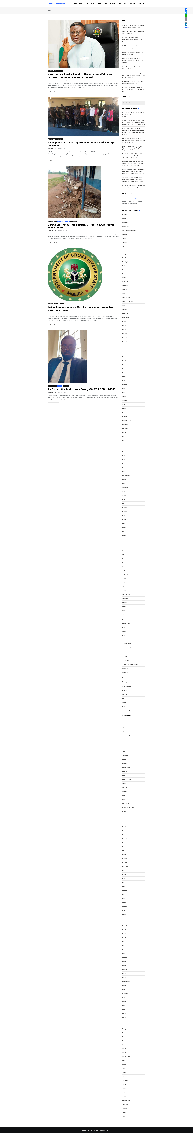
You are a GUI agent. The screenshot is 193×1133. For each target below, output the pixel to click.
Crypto (124, 305)
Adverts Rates (126, 226)
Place (123, 503)
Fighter (124, 369)
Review (124, 535)
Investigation (125, 428)
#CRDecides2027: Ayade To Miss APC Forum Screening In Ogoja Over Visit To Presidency (133, 163)
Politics (92, 3)
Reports (124, 531)
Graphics (124, 400)
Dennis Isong (125, 317)
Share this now (188, 27)
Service (124, 559)
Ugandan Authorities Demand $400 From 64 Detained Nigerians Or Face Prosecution (133, 140)
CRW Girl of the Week (128, 301)
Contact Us (141, 3)
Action (124, 218)
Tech (123, 570)
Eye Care (124, 357)
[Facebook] (188, 9)
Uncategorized (126, 594)
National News (126, 475)
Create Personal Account (128, 120)
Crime (123, 293)
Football (124, 384)
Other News (121, 3)
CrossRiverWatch (56, 4)
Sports (124, 567)
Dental (124, 321)
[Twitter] (188, 12)
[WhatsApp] (188, 15)
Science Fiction (126, 551)
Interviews (125, 424)
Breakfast (124, 258)
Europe (124, 349)
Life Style (124, 436)
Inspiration (125, 416)
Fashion (124, 365)
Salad (123, 539)
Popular (124, 519)
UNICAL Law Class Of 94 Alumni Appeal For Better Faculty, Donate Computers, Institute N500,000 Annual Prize (133, 75)
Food (123, 380)
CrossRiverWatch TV (127, 297)
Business (124, 266)
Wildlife (124, 606)
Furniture (124, 392)
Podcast (124, 507)
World (123, 610)
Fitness (124, 376)
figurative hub (125, 138)
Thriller (124, 582)
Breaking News (83, 3)
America (124, 234)
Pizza (123, 499)
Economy (124, 337)
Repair (124, 527)
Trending (124, 590)
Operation (124, 491)
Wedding (124, 602)
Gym (123, 404)
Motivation (125, 464)
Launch (124, 432)
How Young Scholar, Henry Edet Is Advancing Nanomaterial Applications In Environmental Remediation (133, 171)
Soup (123, 563)
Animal (124, 238)
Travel (123, 586)
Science (124, 543)
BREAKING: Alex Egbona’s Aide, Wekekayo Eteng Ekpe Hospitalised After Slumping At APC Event (133, 148)
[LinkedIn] (188, 24)
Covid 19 (124, 289)
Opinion (99, 3)
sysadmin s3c (52, 80)
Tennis (124, 578)
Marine (124, 444)
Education (124, 345)
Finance (124, 373)
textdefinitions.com (127, 161)
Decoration (125, 313)
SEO (123, 555)
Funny (123, 388)
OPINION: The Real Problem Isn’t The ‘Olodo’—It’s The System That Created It (133, 114)
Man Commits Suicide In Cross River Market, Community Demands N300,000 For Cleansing (133, 60)
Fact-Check (125, 361)
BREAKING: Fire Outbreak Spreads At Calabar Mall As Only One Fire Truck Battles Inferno (133, 90)
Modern (124, 456)
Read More (52, 91)
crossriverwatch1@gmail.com (134, 198)
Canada (124, 277)
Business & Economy (109, 3)
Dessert (124, 333)
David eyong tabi (126, 146)
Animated (124, 242)
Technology (125, 574)
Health (124, 408)
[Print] (188, 18)
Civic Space (125, 281)
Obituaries (125, 487)
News (123, 483)
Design (124, 325)
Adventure (125, 222)
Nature (124, 479)
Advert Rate (132, 3)
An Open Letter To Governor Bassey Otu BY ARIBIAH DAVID (81, 389)
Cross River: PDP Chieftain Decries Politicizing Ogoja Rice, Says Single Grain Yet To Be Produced (133, 122)
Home (75, 3)
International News (127, 420)
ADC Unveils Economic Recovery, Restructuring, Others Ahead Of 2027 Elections (132, 40)
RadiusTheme (107, 1130)
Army (123, 246)
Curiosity (124, 309)
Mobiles (124, 452)
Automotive (125, 250)
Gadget (124, 396)
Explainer (124, 353)
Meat (123, 448)
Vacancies (125, 598)
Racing (124, 523)
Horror (124, 412)
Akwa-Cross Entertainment (129, 230)
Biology (124, 254)
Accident (124, 214)
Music (124, 468)
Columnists (125, 285)
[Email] (188, 21)
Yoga (123, 614)
